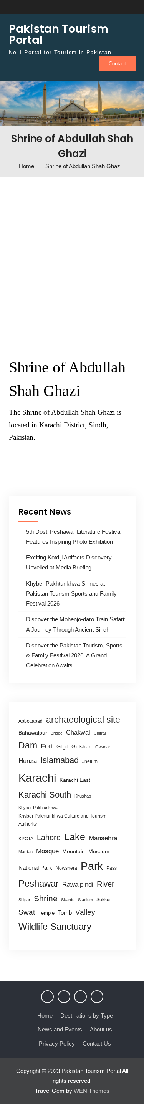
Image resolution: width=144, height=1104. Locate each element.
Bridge (57, 733)
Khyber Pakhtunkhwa (38, 807)
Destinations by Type (86, 1015)
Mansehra (103, 838)
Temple (46, 913)
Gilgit (62, 747)
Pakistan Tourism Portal (58, 34)
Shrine (46, 898)
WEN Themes (91, 1090)
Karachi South (44, 794)
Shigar (24, 899)
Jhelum (90, 761)
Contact (117, 63)
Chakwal (78, 732)
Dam (27, 745)
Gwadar (102, 747)
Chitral (100, 733)
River (105, 884)
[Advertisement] (72, 264)
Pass (111, 868)
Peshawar (38, 883)
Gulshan (81, 746)
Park (92, 866)
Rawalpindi (77, 884)
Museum (98, 851)
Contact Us (97, 1043)
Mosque (47, 851)
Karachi (37, 777)
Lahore (49, 837)
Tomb (65, 913)
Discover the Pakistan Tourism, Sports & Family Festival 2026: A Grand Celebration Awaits (74, 655)
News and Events (60, 1029)
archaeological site (83, 720)
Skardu (67, 899)
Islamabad (59, 760)
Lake (74, 836)
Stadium (85, 899)
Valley (85, 912)
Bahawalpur (32, 733)
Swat (26, 912)
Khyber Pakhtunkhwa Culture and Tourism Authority (62, 820)
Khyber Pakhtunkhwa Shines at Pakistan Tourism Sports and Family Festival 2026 (71, 593)
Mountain (73, 851)
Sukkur (103, 899)
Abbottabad (30, 721)
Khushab (82, 796)
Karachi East (75, 780)
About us (101, 1029)
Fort (47, 746)
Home (45, 1015)
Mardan (25, 851)
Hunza (27, 761)
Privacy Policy (57, 1043)
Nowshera (66, 868)
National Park (35, 867)
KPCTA (25, 838)
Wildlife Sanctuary (54, 927)
